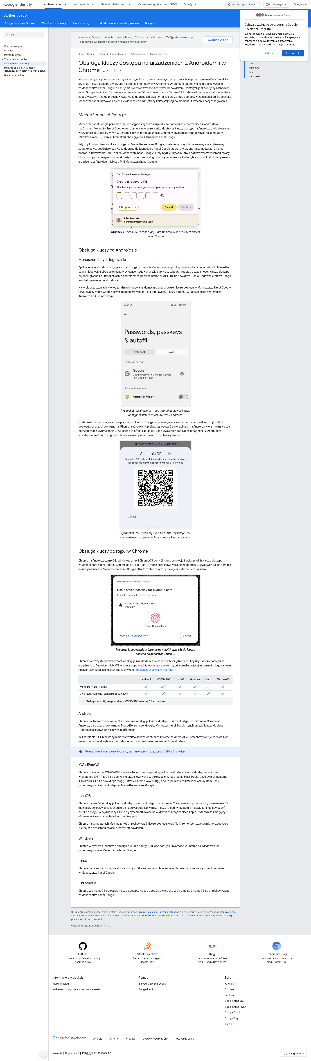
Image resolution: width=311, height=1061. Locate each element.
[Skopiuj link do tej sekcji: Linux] (90, 861)
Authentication (53, 4)
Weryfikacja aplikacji (54, 23)
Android (229, 983)
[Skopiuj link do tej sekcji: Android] (95, 714)
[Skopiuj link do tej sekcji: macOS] (94, 796)
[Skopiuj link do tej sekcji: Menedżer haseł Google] (129, 115)
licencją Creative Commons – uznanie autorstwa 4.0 (156, 912)
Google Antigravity (235, 1006)
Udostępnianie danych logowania (118, 23)
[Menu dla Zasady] (196, 4)
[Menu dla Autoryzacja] (93, 4)
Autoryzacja (81, 4)
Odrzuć (269, 53)
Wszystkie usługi (185, 1038)
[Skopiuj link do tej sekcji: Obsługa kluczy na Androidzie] (140, 250)
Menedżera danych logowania (170, 267)
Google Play (231, 1018)
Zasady (187, 4)
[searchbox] (24, 35)
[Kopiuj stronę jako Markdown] (115, 70)
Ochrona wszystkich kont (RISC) (157, 4)
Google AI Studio (234, 1001)
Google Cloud (232, 1012)
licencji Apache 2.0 (229, 912)
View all (229, 1024)
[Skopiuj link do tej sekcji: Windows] (97, 839)
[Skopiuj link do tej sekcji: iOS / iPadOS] (102, 765)
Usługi (101, 54)
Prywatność (72, 1053)
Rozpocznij (292, 53)
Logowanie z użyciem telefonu (154, 670)
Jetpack (211, 267)
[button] (23, 59)
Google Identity (118, 54)
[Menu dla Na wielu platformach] (130, 4)
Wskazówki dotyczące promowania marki (76, 989)
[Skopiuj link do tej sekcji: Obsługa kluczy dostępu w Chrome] (151, 551)
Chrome (229, 989)
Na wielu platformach (113, 4)
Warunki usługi (61, 983)
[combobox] (243, 4)
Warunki (57, 1053)
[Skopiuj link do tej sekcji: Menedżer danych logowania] (129, 260)
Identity (25, 4)
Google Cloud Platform (155, 1038)
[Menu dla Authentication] (66, 4)
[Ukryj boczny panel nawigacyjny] (43, 1054)
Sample (149, 23)
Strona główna (86, 54)
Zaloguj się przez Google (19, 23)
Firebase (230, 995)
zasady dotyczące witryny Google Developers (145, 915)
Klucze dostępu (82, 23)
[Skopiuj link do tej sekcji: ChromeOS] (100, 883)
